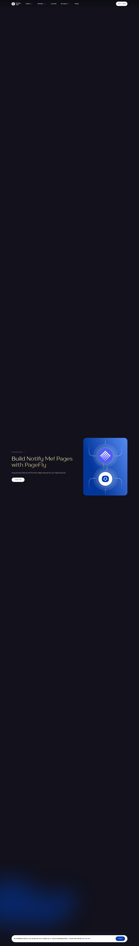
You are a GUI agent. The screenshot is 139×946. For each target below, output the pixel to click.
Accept (120, 938)
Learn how (18, 479)
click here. (87, 938)
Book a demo (122, 4)
